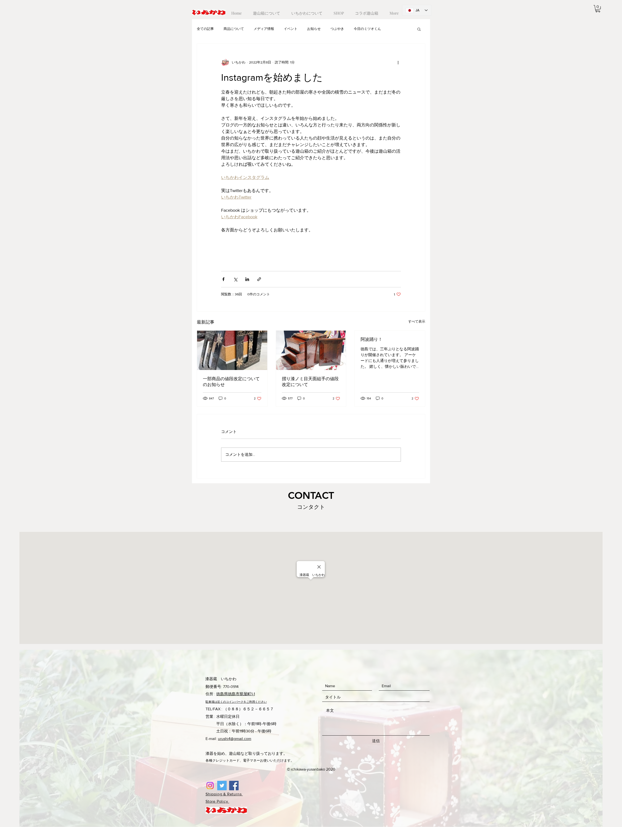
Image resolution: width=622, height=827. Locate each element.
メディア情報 (264, 29)
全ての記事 (205, 29)
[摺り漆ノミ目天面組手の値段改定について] (311, 350)
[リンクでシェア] (259, 279)
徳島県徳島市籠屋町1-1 (235, 694)
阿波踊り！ (371, 339)
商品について (234, 29)
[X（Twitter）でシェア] (235, 279)
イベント (290, 29)
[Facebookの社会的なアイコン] (234, 785)
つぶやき (337, 29)
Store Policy (217, 801)
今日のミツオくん (367, 29)
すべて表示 (416, 321)
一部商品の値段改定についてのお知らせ (231, 381)
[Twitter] (222, 785)
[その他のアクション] (398, 62)
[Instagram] (210, 785)
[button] (598, 8)
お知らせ (314, 29)
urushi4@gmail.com (234, 739)
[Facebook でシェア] (223, 279)
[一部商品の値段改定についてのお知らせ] (232, 350)
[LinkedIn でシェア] (247, 279)
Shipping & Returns (224, 794)
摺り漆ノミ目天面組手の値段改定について (310, 381)
